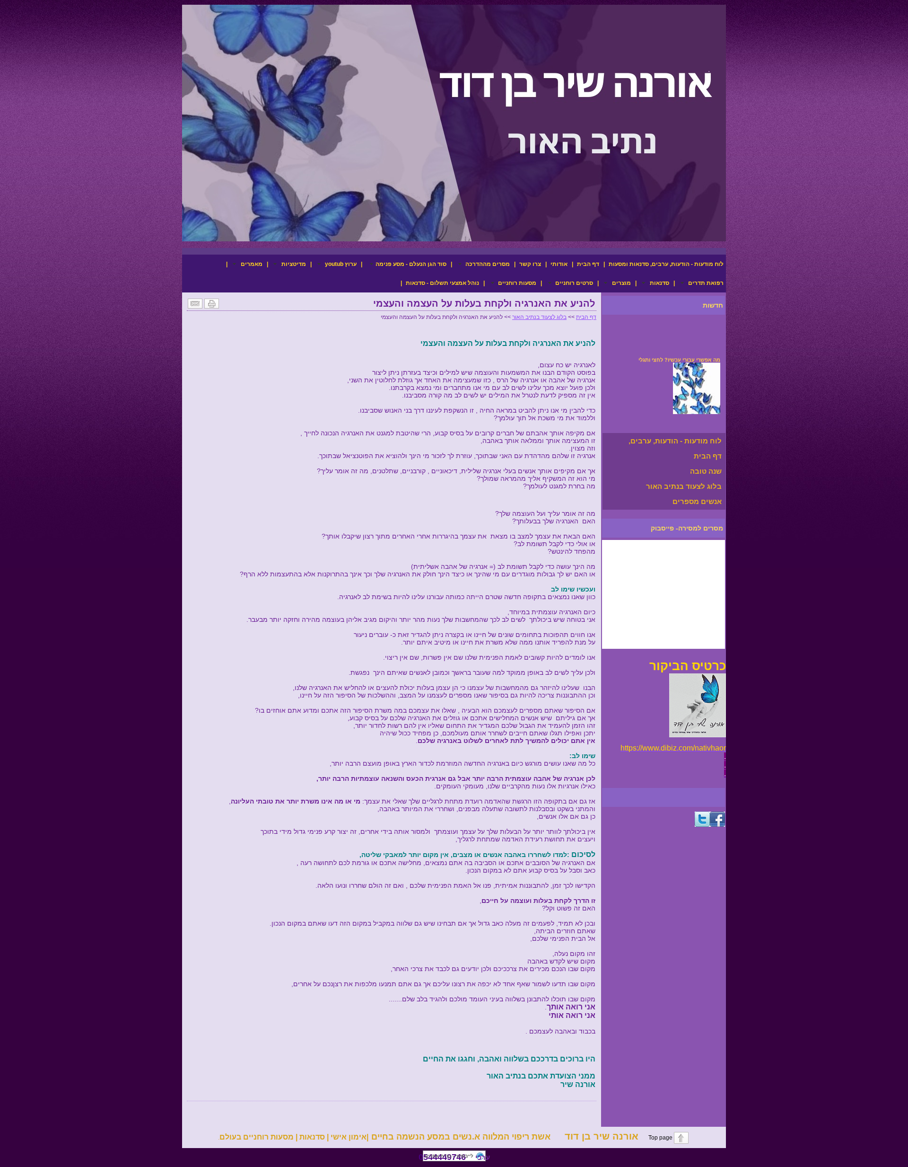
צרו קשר (530, 264)
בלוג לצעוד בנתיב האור (684, 486)
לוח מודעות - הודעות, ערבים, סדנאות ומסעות (666, 264)
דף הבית (588, 264)
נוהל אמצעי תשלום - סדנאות (442, 283)
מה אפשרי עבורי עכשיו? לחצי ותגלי (679, 355)
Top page (655, 1137)
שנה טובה (706, 471)
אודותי (559, 264)
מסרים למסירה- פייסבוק (687, 528)
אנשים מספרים (697, 501)
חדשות (713, 305)
